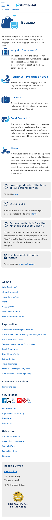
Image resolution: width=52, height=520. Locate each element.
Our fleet (6, 301)
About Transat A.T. (10, 292)
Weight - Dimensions (23, 50)
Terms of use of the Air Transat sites (18, 344)
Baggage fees (8, 306)
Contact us (7, 423)
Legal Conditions (9, 349)
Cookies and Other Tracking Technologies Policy (24, 334)
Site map (6, 455)
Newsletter (7, 418)
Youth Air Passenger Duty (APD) (16, 368)
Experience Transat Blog (13, 413)
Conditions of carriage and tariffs (17, 329)
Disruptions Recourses (12, 339)
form (15, 194)
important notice (27, 264)
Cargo (14, 148)
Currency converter (11, 436)
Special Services (9, 451)
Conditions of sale (10, 354)
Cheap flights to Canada (13, 441)
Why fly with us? (9, 287)
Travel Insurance (9, 363)
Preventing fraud (9, 386)
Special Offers (8, 446)
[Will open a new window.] (4, 400)
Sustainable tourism (11, 311)
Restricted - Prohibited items (28, 76)
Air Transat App (9, 408)
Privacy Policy (8, 358)
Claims (15, 97)
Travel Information (12, 9)
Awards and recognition (13, 316)
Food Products (19, 118)
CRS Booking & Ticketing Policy (16, 373)
